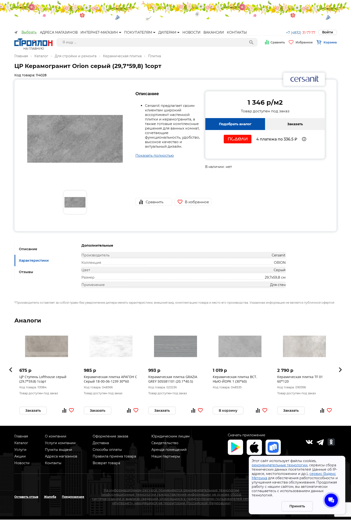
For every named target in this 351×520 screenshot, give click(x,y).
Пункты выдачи (58, 449)
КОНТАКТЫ (237, 32)
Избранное (304, 42)
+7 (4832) (300, 33)
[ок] (331, 442)
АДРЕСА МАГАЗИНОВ (59, 32)
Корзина (330, 42)
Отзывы (26, 272)
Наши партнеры (165, 456)
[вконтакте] (309, 442)
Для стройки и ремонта (75, 56)
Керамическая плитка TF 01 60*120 (300, 379)
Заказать (295, 124)
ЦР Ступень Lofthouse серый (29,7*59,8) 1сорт (42, 379)
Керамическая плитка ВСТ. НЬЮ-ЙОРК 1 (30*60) (235, 379)
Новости (22, 463)
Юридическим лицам (170, 436)
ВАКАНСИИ (213, 32)
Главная (21, 56)
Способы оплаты (107, 449)
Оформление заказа (110, 436)
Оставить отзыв (26, 497)
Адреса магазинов (61, 456)
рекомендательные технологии (280, 465)
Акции (20, 456)
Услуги (20, 449)
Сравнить (278, 42)
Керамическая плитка (122, 56)
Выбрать (29, 32)
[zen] (320, 442)
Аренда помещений (169, 449)
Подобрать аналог (235, 124)
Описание (28, 249)
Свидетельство (164, 443)
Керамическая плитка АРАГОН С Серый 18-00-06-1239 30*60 (110, 379)
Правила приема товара (114, 456)
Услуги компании (60, 443)
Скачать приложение (246, 435)
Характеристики (34, 260)
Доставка (101, 443)
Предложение (73, 497)
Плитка (154, 56)
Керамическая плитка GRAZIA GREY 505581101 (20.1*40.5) (172, 379)
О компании (55, 436)
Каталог (41, 56)
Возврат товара (106, 463)
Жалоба (50, 497)
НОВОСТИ (191, 32)
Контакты (53, 463)
